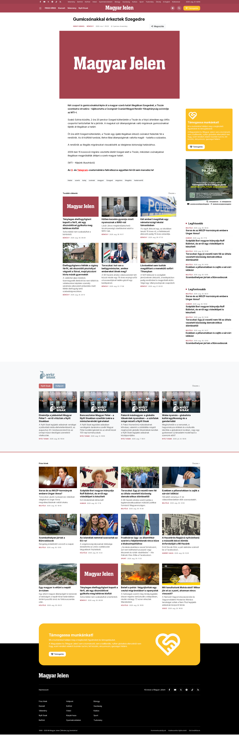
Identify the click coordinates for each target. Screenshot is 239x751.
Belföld (80, 2)
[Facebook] (40, 1)
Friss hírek (43, 701)
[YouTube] (44, 1)
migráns (118, 180)
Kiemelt (61, 8)
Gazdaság (126, 2)
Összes (171, 193)
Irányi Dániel (79, 26)
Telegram (82, 170)
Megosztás (159, 26)
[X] (48, 1)
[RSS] (60, 1)
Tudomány (150, 2)
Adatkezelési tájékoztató (177, 730)
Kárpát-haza (71, 715)
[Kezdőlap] (119, 8)
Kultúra (134, 2)
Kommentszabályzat (158, 730)
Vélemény (71, 2)
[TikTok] (56, 1)
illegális (128, 180)
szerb (77, 180)
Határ (70, 180)
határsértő (138, 180)
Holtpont (69, 701)
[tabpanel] (119, 417)
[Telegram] (52, 1)
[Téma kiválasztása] (172, 8)
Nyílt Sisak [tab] (46, 386)
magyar (100, 180)
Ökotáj (158, 2)
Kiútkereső (176, 2)
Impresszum (44, 690)
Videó (94, 2)
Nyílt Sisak (83, 8)
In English (166, 2)
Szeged (109, 180)
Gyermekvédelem (105, 2)
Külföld (87, 2)
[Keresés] (179, 8)
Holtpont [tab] (59, 386)
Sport (142, 2)
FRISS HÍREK (50, 8)
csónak (92, 180)
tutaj (84, 180)
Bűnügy (117, 2)
